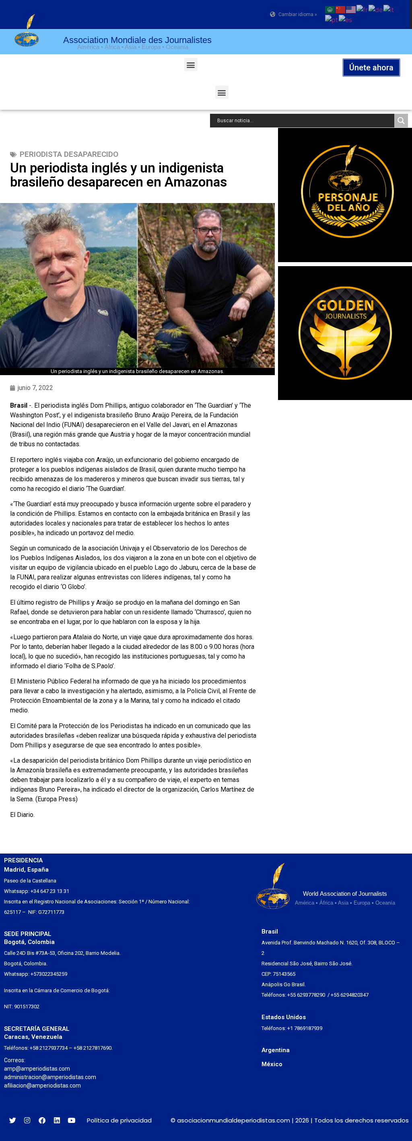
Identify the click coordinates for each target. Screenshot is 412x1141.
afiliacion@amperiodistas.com (42, 1085)
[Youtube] (71, 1120)
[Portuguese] (332, 19)
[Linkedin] (57, 1120)
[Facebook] (42, 1120)
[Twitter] (12, 1120)
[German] (376, 9)
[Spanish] (346, 19)
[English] (351, 9)
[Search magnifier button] (401, 120)
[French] (362, 9)
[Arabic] (330, 9)
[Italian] (389, 9)
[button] (191, 64)
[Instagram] (27, 1120)
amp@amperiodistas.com (37, 1068)
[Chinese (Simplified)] (341, 9)
